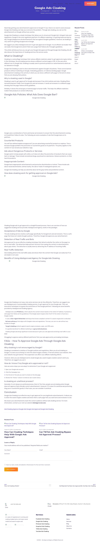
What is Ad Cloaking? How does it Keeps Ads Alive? (87, 52)
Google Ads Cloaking (11, 170)
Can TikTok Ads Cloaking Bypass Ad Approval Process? (55, 433)
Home (55, 3)
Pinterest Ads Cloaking (42, 524)
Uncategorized (45, 11)
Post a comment (11, 469)
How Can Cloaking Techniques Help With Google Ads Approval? (19, 434)
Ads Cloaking (8, 409)
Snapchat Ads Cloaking (43, 526)
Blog (66, 3)
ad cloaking (57, 337)
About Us (71, 3)
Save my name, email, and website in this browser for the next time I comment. (28, 465)
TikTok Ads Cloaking (42, 529)
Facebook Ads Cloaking (42, 519)
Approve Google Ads (19, 409)
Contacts (78, 3)
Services (60, 3)
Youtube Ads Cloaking (42, 531)
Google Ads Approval (33, 409)
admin (51, 13)
